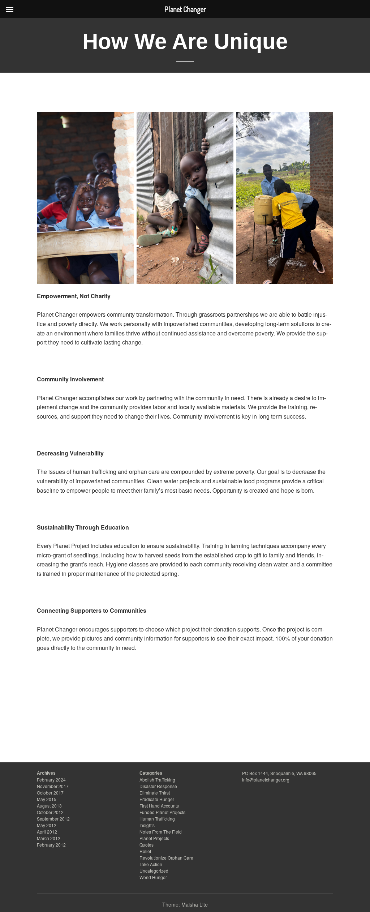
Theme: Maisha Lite (185, 904)
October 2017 (50, 792)
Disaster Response (158, 786)
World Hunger (153, 877)
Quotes (146, 845)
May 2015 (46, 799)
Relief (145, 851)
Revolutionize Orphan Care (166, 858)
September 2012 (53, 818)
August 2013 (49, 805)
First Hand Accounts (159, 805)
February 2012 (51, 845)
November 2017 (53, 786)
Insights (147, 825)
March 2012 (48, 838)
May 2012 (46, 825)
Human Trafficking (157, 818)
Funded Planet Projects (162, 812)
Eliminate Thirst (154, 792)
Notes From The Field (160, 831)
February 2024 (51, 779)
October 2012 (50, 812)
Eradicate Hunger (156, 799)
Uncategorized (153, 871)
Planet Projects (154, 838)
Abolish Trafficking (157, 779)
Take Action (150, 864)
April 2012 (47, 831)
